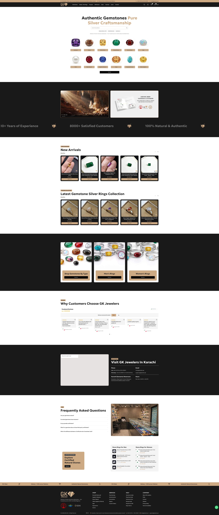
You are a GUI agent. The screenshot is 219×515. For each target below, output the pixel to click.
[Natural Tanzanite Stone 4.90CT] (114, 451)
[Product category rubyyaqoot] (89, 61)
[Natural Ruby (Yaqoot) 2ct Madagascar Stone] (109, 164)
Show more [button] (97, 327)
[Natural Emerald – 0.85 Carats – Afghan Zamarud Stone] (114, 456)
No (118, 315)
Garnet (94, 507)
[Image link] (68, 494)
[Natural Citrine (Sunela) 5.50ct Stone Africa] (69, 164)
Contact (144, 499)
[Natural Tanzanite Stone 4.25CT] (114, 462)
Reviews (144, 501)
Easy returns (129, 505)
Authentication (112, 497)
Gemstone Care (129, 499)
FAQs (144, 497)
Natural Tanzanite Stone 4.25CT (124, 460)
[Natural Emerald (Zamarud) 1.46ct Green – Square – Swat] (149, 164)
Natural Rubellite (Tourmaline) (123, 466)
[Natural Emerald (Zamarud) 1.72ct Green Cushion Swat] (137, 451)
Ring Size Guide (129, 497)
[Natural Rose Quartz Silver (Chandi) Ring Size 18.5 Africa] (149, 208)
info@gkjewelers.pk (154, 1)
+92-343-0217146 (129, 372)
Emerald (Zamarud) (96, 495)
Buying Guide (129, 501)
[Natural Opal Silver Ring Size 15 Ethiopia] (69, 208)
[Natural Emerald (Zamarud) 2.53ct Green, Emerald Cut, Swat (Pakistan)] (137, 462)
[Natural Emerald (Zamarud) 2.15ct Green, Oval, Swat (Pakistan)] (137, 468)
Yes (113, 315)
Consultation (112, 499)
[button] (69, 179)
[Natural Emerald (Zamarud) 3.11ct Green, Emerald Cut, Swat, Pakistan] (129, 164)
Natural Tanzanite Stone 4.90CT (124, 449)
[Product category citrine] (103, 44)
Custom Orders (112, 503)
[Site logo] (64, 4)
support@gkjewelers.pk (141, 372)
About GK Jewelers (147, 495)
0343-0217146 (140, 1)
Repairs (111, 501)
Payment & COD (129, 503)
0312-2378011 (145, 1)
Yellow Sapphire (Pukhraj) (98, 501)
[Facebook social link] (86, 513)
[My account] (148, 4)
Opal (93, 503)
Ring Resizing (112, 495)
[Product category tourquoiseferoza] (130, 61)
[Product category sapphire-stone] (103, 61)
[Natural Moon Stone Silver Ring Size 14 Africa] (89, 208)
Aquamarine (95, 505)
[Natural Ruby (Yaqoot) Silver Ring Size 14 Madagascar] (109, 208)
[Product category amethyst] (76, 44)
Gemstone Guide (129, 495)
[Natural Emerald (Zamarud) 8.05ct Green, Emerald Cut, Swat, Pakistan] (89, 164)
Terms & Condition (147, 505)
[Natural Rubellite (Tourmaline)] (114, 467)
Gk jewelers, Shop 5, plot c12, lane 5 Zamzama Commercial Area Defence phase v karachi (79, 1)
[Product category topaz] (116, 61)
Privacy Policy (146, 503)
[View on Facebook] (75, 319)
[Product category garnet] (130, 44)
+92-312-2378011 (120, 372)
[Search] (144, 4)
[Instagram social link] (88, 513)
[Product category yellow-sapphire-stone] (143, 61)
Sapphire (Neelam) (96, 497)
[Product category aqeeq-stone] (89, 44)
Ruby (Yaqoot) (95, 499)
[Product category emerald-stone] (116, 44)
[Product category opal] (143, 44)
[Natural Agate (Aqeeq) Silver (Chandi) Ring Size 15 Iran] (129, 208)
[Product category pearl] (76, 61)
